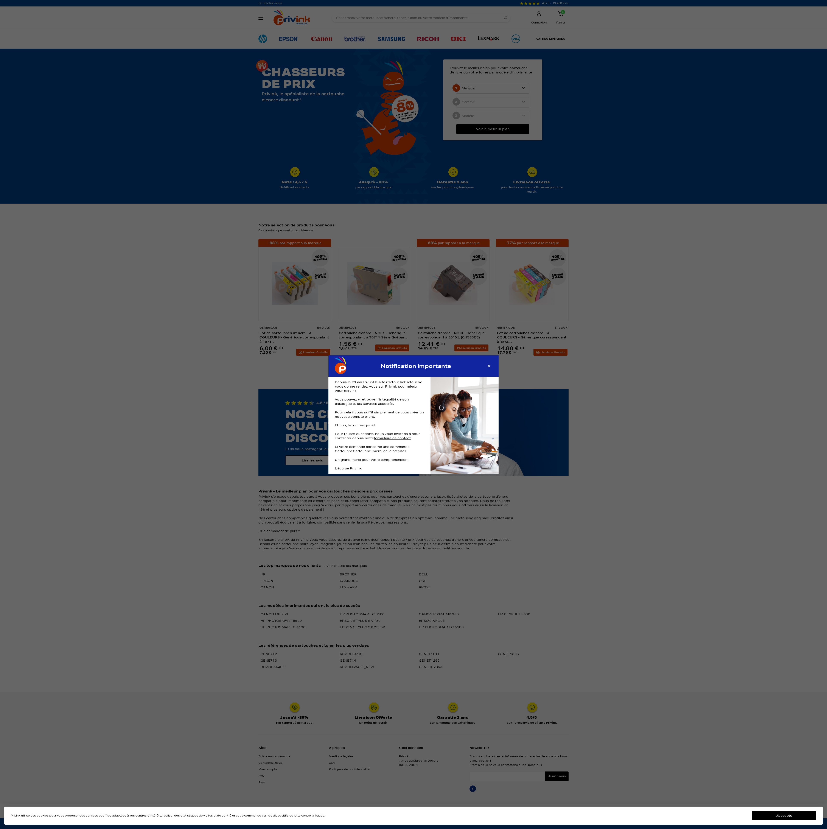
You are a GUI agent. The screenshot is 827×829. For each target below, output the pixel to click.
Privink (391, 386)
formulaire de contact (392, 438)
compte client (362, 417)
